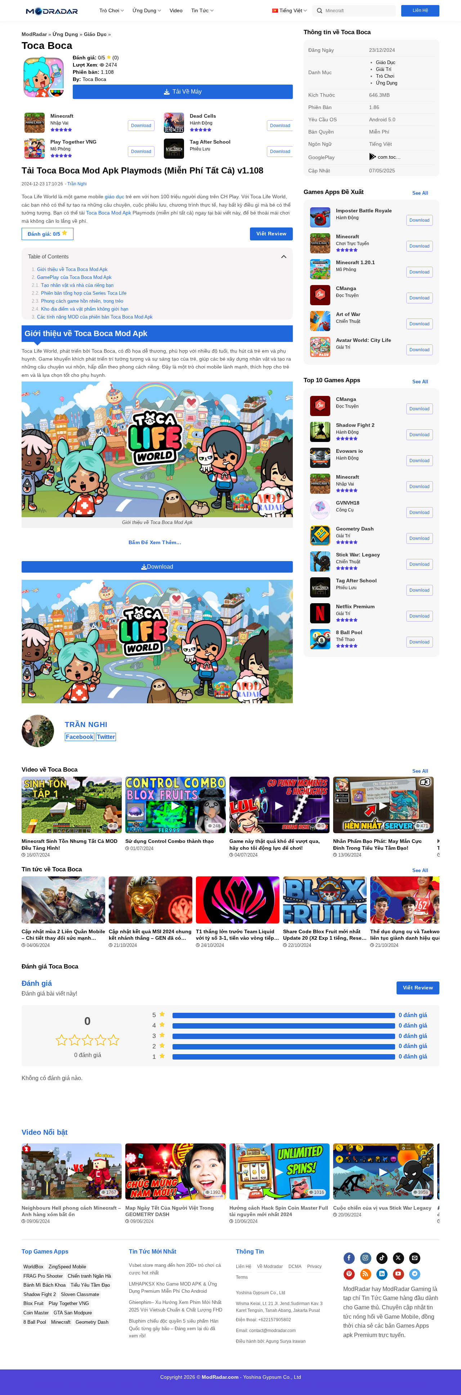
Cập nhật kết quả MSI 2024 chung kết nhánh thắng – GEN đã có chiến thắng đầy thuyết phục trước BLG (150, 935)
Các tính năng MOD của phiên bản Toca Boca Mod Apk (95, 317)
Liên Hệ (420, 10)
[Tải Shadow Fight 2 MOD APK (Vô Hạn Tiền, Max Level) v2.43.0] (320, 432)
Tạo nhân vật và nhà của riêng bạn (77, 285)
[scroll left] (29, 1187)
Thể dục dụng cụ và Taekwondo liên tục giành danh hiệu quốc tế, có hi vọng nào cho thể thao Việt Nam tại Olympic (411, 935)
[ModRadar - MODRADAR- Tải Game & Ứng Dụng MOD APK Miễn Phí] (51, 11)
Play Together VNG (69, 1303)
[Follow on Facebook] (349, 1258)
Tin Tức (200, 10)
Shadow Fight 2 (39, 1294)
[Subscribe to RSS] (365, 1274)
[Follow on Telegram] (414, 1274)
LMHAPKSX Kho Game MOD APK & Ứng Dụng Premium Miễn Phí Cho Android (173, 1287)
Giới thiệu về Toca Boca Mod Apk (72, 269)
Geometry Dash (92, 1322)
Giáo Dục (95, 34)
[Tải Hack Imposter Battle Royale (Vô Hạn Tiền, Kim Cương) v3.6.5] (320, 217)
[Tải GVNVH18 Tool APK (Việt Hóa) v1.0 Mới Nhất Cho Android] (320, 510)
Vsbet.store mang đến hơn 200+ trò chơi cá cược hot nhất (175, 1269)
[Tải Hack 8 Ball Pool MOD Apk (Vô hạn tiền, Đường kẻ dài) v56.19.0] (320, 639)
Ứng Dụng (144, 10)
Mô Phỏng (60, 149)
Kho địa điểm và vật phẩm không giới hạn (84, 309)
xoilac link (355, 1385)
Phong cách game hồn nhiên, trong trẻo (82, 301)
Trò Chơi (109, 10)
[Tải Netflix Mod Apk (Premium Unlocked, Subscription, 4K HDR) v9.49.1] (320, 613)
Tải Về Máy (186, 92)
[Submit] (319, 11)
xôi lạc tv (186, 1385)
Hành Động (201, 123)
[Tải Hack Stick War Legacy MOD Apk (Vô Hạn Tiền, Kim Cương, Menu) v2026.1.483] (320, 561)
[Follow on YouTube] (398, 1274)
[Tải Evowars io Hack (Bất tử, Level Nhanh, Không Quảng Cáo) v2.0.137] (320, 458)
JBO (422, 1385)
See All (420, 193)
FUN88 (206, 1385)
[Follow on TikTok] (382, 1258)
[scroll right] (432, 1187)
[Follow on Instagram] (365, 1258)
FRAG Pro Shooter (43, 1276)
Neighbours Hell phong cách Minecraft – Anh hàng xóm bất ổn (71, 1211)
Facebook (79, 737)
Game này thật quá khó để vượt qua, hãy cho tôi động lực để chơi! (274, 844)
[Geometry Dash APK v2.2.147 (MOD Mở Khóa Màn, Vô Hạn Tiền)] (320, 535)
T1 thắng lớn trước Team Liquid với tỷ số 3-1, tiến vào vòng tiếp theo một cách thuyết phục (235, 935)
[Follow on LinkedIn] (382, 1274)
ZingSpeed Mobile (67, 1266)
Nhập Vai (59, 123)
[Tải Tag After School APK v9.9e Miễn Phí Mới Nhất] (174, 149)
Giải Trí (383, 69)
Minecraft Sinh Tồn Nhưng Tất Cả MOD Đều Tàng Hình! (69, 844)
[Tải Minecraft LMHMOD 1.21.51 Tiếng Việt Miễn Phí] (320, 243)
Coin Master (36, 1312)
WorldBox (33, 1266)
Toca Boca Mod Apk (108, 213)
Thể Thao (345, 639)
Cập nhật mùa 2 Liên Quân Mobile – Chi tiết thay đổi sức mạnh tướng (63, 935)
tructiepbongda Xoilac (109, 1385)
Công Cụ (345, 510)
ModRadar (34, 34)
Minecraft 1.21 (50, 1385)
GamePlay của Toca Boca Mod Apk (74, 277)
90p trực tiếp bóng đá (317, 1385)
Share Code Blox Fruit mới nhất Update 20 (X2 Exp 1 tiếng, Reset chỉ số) (323, 935)
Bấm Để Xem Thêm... (155, 542)
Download (141, 125)
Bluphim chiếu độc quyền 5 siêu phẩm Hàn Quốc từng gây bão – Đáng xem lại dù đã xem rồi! (173, 1328)
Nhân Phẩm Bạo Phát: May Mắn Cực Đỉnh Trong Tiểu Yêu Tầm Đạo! (377, 844)
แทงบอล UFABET (155, 1385)
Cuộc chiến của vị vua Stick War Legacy (382, 1208)
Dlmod (75, 1385)
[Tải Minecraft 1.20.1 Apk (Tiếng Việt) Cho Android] (320, 269)
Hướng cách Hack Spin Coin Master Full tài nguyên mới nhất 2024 (278, 1211)
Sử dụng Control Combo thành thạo (169, 841)
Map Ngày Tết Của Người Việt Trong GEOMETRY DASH (169, 1211)
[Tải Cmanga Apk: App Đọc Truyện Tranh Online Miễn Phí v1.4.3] (320, 295)
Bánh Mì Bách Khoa (44, 1285)
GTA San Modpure (73, 1312)
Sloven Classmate (80, 1294)
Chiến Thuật (348, 321)
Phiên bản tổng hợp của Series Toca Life (83, 293)
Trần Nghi (77, 183)
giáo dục (114, 196)
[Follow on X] (398, 1258)
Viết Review (271, 233)
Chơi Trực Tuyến (352, 243)
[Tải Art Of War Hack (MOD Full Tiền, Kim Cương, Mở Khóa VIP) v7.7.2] (320, 321)
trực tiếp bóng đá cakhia (264, 1385)
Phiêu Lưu (200, 149)
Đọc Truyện (347, 295)
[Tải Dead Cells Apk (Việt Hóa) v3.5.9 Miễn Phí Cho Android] (174, 123)
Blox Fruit (33, 1303)
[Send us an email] (414, 1258)
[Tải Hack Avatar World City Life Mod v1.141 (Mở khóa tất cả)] (320, 347)
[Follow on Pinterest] (349, 1274)
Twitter (106, 737)
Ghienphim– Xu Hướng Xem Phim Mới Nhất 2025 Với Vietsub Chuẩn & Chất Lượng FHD (175, 1306)
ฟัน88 (373, 1385)
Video (176, 10)
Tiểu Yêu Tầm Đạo (90, 1285)
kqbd (410, 1385)
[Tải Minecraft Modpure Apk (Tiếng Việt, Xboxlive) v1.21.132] (34, 123)
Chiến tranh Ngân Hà (89, 1276)
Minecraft (61, 1322)
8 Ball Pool (34, 1322)
